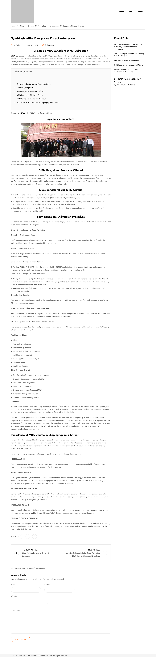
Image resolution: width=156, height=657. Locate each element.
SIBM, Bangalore (17, 56)
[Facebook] (21, 536)
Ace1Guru (22, 113)
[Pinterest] (34, 536)
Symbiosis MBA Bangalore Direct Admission (33, 84)
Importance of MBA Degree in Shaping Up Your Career (38, 102)
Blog (130, 11)
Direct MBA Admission (37, 26)
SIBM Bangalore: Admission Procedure (31, 98)
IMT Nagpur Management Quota (126, 60)
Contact (140, 11)
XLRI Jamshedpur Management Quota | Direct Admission (129, 54)
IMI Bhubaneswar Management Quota (128, 65)
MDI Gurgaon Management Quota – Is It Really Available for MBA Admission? (128, 46)
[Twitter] (27, 536)
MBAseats (131, 84)
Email (47, 584)
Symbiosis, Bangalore (25, 87)
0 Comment (49, 45)
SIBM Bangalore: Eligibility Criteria (30, 95)
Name (14, 584)
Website (14, 596)
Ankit (18, 45)
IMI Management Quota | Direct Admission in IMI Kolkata (126, 70)
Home (121, 11)
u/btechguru (121, 84)
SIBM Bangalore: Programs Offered (30, 91)
